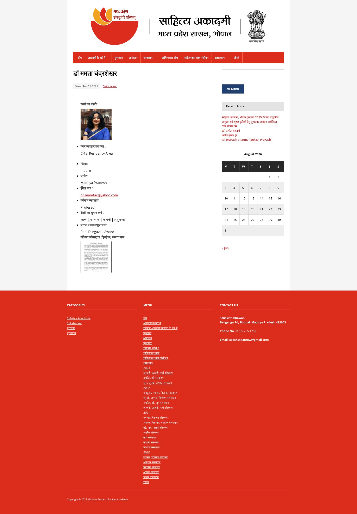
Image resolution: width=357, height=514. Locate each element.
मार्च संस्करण (150, 437)
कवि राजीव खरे (229, 126)
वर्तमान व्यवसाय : (90, 200)
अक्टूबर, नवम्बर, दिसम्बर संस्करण (160, 393)
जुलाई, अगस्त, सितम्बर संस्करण (159, 398)
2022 (146, 388)
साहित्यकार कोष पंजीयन (196, 58)
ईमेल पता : (87, 188)
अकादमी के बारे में (96, 58)
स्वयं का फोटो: (89, 104)
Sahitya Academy (78, 318)
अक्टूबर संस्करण (152, 462)
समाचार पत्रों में (151, 348)
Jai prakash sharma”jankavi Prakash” (247, 140)
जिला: (84, 163)
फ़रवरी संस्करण (151, 442)
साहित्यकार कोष (170, 58)
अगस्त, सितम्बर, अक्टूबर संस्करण (160, 422)
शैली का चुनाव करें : (92, 212)
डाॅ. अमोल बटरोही (231, 131)
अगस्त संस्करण (151, 472)
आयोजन (133, 58)
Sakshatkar (110, 86)
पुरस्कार (119, 58)
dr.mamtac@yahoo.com (99, 195)
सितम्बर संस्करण (151, 467)
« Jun (225, 248)
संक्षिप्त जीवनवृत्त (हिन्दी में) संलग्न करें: (103, 237)
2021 (146, 412)
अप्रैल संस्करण (151, 432)
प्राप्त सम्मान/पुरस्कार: (94, 225)
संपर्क (236, 58)
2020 (146, 452)
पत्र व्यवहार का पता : (93, 146)
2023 (146, 368)
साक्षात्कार (220, 58)
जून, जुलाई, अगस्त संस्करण (157, 383)
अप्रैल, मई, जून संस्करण (156, 403)
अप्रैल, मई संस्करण (153, 378)
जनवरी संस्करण (151, 447)
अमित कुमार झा (229, 135)
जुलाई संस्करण (151, 477)
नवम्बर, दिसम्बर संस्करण (155, 417)
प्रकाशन (148, 58)
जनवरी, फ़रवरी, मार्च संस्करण (158, 373)
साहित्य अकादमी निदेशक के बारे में (160, 328)
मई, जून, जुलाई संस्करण (155, 427)
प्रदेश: (84, 176)
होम (80, 58)
